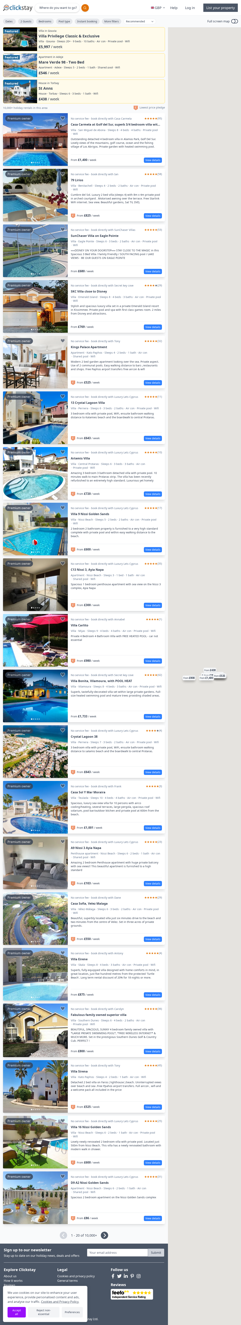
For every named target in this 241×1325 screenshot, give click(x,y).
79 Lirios (77, 180)
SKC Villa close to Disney (89, 291)
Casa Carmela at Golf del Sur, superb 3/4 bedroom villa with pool (115, 124)
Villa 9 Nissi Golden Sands (90, 514)
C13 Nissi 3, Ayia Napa (87, 570)
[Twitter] (119, 1276)
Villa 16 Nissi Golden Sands (91, 1127)
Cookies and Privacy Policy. (60, 1302)
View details (152, 160)
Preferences (72, 1312)
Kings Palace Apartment (89, 347)
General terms (67, 1281)
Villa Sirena (79, 1071)
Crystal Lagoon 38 (84, 737)
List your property (220, 7)
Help (174, 7)
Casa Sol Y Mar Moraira (88, 792)
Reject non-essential (44, 1312)
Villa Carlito (79, 625)
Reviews (9, 1285)
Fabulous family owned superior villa (99, 1015)
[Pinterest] (132, 1276)
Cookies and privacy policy (76, 1276)
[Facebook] (113, 1276)
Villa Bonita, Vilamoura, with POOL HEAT (101, 681)
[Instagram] (138, 1276)
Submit (156, 1253)
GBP (158, 7)
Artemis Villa (80, 458)
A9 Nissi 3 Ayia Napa (86, 848)
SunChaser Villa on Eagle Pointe (94, 236)
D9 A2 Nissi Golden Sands (90, 1183)
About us (10, 1276)
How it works (13, 1281)
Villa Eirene (79, 959)
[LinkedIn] (126, 1276)
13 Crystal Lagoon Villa (88, 403)
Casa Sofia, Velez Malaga (89, 903)
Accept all (16, 1312)
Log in (190, 7)
